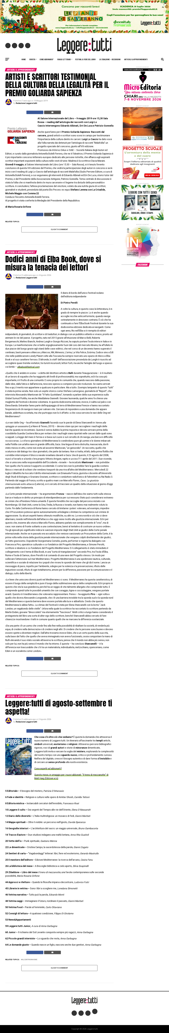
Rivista (32, 59)
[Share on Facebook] (34, 112)
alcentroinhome (29, 960)
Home (24, 59)
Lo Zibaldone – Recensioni (110, 59)
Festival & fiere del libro (85, 59)
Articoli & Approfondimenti (136, 59)
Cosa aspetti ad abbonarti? (48, 768)
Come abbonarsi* (47, 59)
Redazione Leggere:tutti (26, 103)
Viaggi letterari (64, 59)
